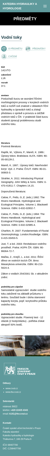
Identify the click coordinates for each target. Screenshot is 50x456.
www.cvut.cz (12, 388)
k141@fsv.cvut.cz (18, 414)
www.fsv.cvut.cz (13, 392)
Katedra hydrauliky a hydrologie (20, 6)
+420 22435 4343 (19, 410)
